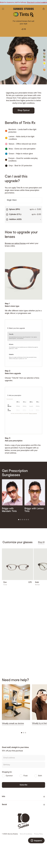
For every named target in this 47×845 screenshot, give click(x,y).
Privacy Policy (38, 834)
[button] (18, 519)
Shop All (41, 542)
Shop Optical (24, 110)
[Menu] (3, 9)
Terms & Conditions (26, 834)
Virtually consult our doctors (13, 723)
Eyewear (9, 776)
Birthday (6, 765)
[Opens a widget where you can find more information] (36, 841)
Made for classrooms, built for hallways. (23, 2)
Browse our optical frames (15, 243)
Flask (25, 776)
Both (40, 776)
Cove (5, 585)
